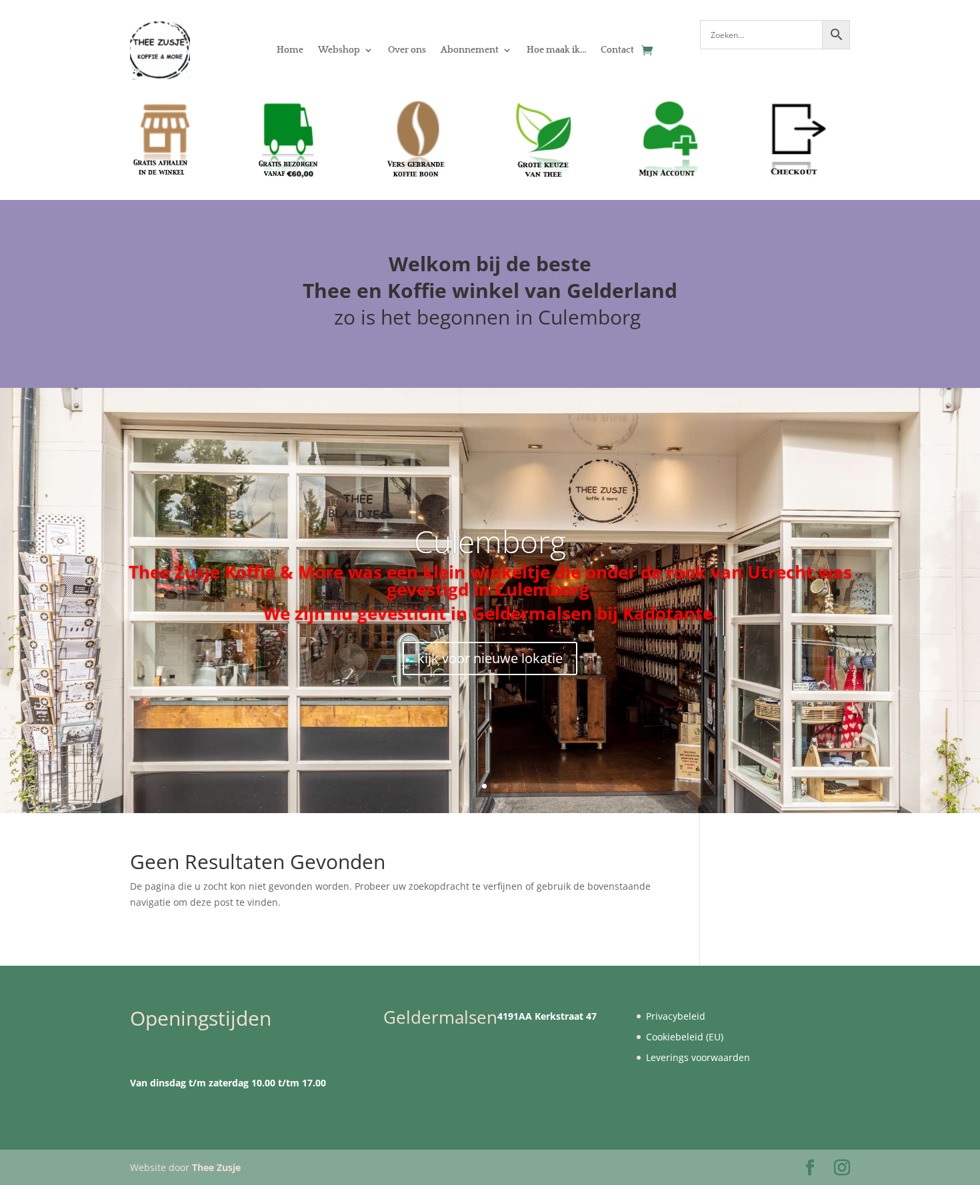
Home (290, 50)
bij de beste (533, 263)
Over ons (407, 50)
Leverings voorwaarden (698, 1057)
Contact (617, 50)
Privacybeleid (675, 1016)
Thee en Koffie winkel (414, 290)
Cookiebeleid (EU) (684, 1036)
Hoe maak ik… (556, 50)
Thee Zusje (216, 1167)
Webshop (339, 50)
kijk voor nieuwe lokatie (490, 658)
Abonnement (470, 50)
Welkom (430, 263)
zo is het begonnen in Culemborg (490, 317)
